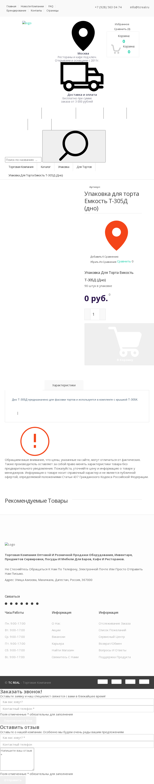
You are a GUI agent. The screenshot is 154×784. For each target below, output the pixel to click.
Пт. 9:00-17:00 (15, 643)
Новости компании (32, 6)
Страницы (53, 10)
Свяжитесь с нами (65, 657)
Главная (11, 6)
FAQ (51, 6)
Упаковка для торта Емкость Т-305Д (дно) (111, 200)
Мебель (115, 113)
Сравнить (122, 29)
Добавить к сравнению (104, 256)
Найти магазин (63, 650)
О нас (56, 623)
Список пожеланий (112, 630)
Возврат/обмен (110, 643)
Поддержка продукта (115, 657)
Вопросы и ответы (112, 650)
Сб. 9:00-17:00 (15, 650)
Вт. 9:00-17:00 (15, 630)
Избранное (122, 24)
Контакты (36, 10)
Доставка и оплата (82, 94)
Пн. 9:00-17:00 (15, 623)
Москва (83, 53)
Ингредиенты (58, 113)
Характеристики (64, 385)
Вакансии (58, 637)
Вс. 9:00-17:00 (15, 657)
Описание (24, 384)
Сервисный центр (112, 637)
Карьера (58, 643)
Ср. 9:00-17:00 (15, 637)
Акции (56, 630)
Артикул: (94, 186)
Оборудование (23, 113)
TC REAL (14, 682)
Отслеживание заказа (115, 623)
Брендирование (16, 10)
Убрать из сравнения (103, 262)
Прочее (16, 124)
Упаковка (89, 113)
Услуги (39, 124)
